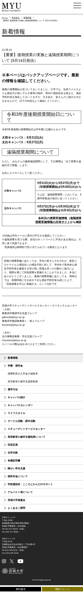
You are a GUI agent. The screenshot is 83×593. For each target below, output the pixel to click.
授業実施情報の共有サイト (52, 222)
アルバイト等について (20, 492)
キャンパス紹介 (16, 397)
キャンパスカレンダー (20, 405)
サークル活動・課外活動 (21, 421)
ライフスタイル (16, 413)
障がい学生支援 (16, 468)
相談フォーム (62, 589)
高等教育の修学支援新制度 (23, 381)
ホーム (5, 18)
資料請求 (21, 589)
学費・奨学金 (15, 365)
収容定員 (13, 444)
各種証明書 (14, 460)
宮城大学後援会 (16, 500)
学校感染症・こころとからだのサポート (30, 484)
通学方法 (13, 389)
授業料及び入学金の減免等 (23, 373)
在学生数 (13, 452)
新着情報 (27, 18)
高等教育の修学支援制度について (26, 436)
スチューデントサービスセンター (26, 428)
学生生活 (15, 18)
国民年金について (18, 476)
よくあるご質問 (16, 507)
